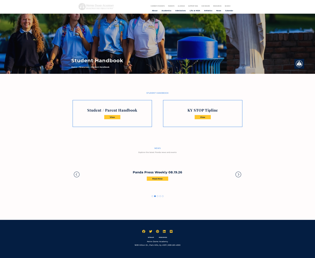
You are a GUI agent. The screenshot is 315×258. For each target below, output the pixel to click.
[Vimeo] (171, 231)
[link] (112, 110)
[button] (152, 196)
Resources (84, 67)
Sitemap (151, 237)
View (112, 117)
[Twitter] (151, 231)
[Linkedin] (164, 231)
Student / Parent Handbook (112, 110)
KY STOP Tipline (203, 110)
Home (74, 67)
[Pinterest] (157, 231)
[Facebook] (144, 231)
